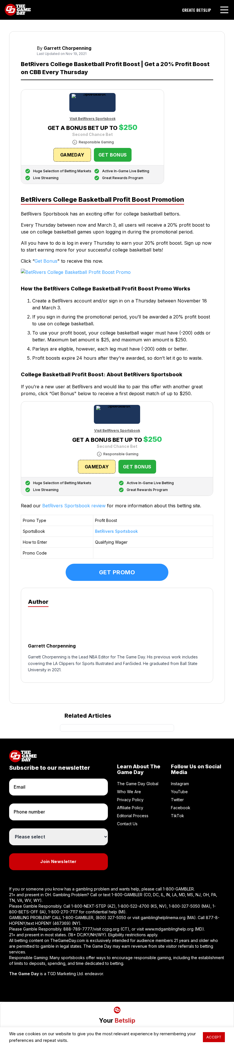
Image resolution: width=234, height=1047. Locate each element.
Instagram (180, 783)
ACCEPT (213, 1037)
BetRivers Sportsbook (116, 531)
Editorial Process (132, 815)
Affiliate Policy (130, 807)
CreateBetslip (196, 10)
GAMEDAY (72, 155)
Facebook (180, 807)
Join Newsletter (58, 861)
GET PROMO (117, 572)
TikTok (177, 815)
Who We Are (129, 791)
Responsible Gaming (96, 142)
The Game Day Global (137, 783)
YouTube (179, 791)
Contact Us (127, 823)
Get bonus (112, 155)
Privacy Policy (130, 799)
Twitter (177, 799)
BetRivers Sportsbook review (74, 505)
